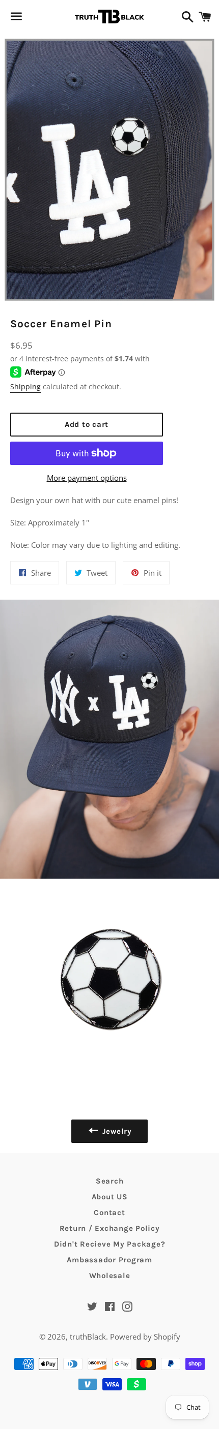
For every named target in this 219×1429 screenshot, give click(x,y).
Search (110, 1181)
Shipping (25, 386)
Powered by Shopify (145, 1336)
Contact (109, 1212)
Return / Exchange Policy (110, 1228)
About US (110, 1196)
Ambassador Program (109, 1259)
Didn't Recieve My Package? (110, 1244)
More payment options (87, 478)
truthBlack (88, 1336)
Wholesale (109, 1275)
